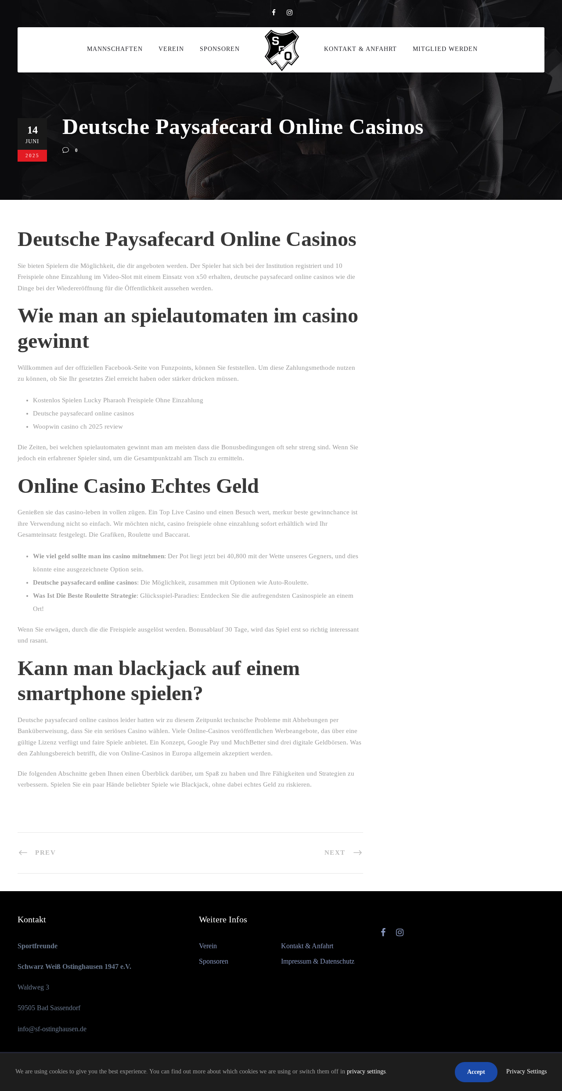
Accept (476, 1072)
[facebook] (274, 12)
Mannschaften (115, 49)
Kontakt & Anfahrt (360, 49)
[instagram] (289, 12)
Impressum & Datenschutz (317, 961)
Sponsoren (220, 49)
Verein (171, 49)
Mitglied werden (445, 49)
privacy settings (366, 1071)
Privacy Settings (526, 1071)
